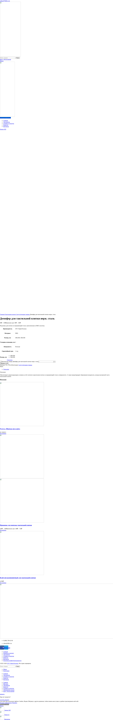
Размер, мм (3, 357)
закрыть (2, 694)
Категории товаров (5, 117)
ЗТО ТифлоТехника (12, 663)
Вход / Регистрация (8, 691)
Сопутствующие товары (23, 314)
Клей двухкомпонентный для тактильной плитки (18, 578)
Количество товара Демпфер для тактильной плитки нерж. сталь (20, 361)
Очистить (9, 360)
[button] (3, 433)
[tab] (58, 369)
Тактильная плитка (10, 314)
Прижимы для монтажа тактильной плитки (16, 525)
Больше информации (6, 703)
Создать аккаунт (4, 700)
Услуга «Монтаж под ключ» (10, 429)
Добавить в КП (4, 363)
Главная (2, 314)
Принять (14, 703)
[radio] (12, 355)
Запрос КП (3, 129)
